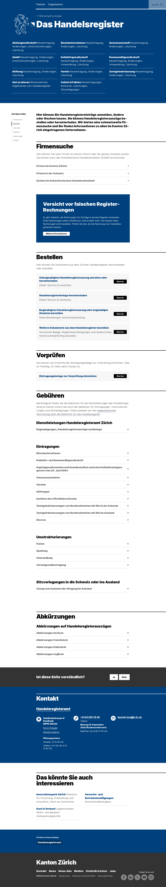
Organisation (55, 4)
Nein (124, 677)
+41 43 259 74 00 (90, 717)
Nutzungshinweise (105, 876)
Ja (114, 677)
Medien (78, 871)
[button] (83, 281)
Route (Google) (50, 728)
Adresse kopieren (51, 732)
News (52, 871)
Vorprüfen (16, 128)
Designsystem (64, 876)
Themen (40, 4)
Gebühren (16, 132)
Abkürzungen (17, 136)
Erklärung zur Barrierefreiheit (83, 876)
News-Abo (65, 871)
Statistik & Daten (96, 871)
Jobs (113, 871)
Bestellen (16, 124)
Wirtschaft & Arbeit (50, 16)
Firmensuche (17, 120)
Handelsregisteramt (53, 709)
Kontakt (16, 140)
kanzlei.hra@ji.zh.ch (130, 717)
